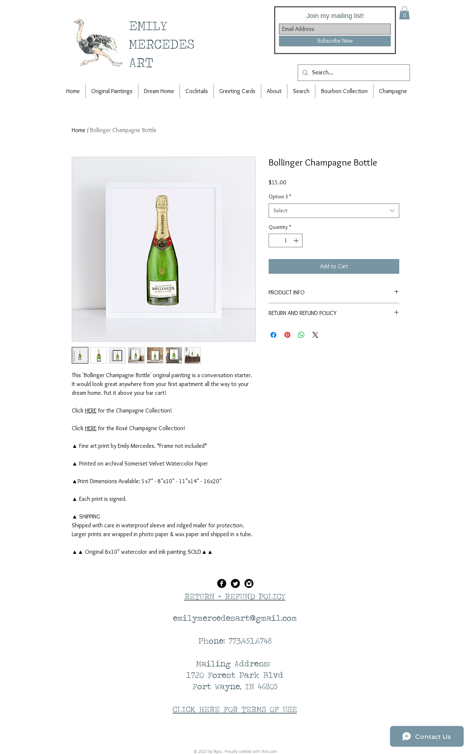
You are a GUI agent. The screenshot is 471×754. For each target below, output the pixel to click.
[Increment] (296, 240)
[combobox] (334, 210)
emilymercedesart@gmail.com (235, 617)
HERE (90, 410)
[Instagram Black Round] (249, 583)
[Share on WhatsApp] (301, 334)
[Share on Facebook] (273, 334)
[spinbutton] (285, 240)
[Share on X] (315, 334)
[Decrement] (274, 240)
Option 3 (280, 196)
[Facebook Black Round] (221, 583)
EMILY (151, 25)
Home (78, 130)
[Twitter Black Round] (235, 583)
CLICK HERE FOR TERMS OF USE (235, 709)
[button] (404, 13)
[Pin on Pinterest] (287, 334)
